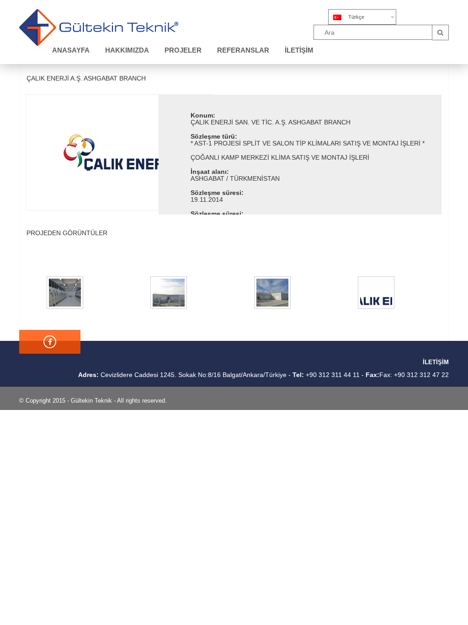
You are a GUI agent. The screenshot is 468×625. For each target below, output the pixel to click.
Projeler (183, 50)
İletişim (299, 50)
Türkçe (356, 17)
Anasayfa (71, 50)
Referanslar (243, 50)
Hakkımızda (127, 50)
